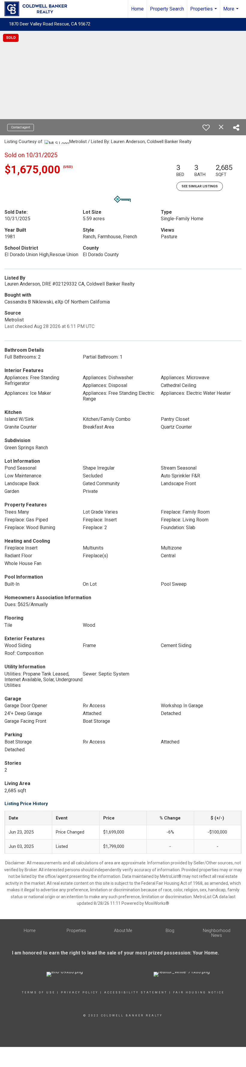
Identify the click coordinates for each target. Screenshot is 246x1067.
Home (137, 9)
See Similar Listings (200, 186)
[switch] (206, 127)
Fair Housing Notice (198, 992)
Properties (204, 12)
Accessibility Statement (135, 992)
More (231, 12)
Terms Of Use (38, 992)
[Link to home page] (38, 9)
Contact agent (20, 127)
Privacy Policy (79, 992)
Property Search (167, 9)
